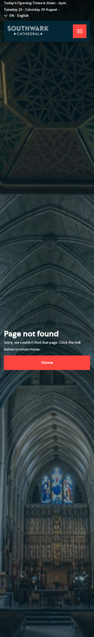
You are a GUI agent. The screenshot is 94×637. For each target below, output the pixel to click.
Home (47, 362)
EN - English (19, 16)
